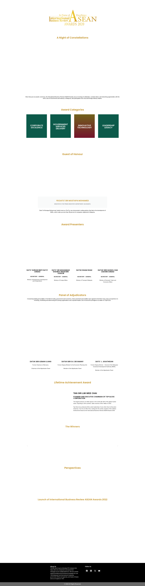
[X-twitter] (95, 571)
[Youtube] (99, 571)
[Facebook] (87, 571)
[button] (27, 446)
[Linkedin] (91, 571)
